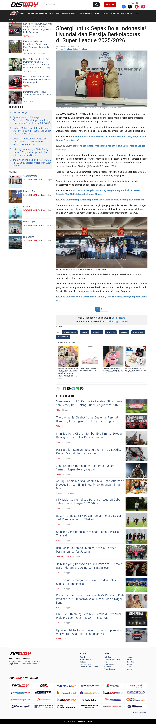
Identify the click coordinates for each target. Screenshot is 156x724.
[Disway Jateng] (113, 693)
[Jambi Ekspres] (43, 693)
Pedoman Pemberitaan (89, 667)
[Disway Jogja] (66, 700)
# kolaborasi (63, 337)
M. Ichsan (68, 49)
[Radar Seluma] (89, 707)
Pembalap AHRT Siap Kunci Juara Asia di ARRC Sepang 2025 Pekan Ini (106, 199)
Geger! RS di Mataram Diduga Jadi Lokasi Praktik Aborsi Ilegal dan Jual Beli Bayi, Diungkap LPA (29, 141)
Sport (138, 13)
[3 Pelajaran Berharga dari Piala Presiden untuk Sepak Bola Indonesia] (136, 585)
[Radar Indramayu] (113, 686)
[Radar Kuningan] (20, 700)
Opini (11, 19)
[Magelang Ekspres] (136, 693)
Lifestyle (115, 13)
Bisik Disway (108, 657)
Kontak (82, 657)
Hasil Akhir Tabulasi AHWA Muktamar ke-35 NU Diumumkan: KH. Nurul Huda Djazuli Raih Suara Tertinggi (37, 63)
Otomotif (72, 13)
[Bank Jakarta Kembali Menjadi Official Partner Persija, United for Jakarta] (136, 552)
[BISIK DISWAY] (14, 13)
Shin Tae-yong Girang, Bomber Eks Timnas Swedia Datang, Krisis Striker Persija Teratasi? (89, 435)
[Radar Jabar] (89, 700)
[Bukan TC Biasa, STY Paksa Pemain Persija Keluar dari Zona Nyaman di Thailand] (136, 520)
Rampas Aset (29, 191)
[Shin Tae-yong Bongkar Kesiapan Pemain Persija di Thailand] (136, 536)
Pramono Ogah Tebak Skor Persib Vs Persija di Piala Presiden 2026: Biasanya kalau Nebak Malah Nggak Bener (90, 599)
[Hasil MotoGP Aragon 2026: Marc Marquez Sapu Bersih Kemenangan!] (15, 82)
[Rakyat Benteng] (113, 707)
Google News (118, 318)
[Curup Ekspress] (136, 700)
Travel (96, 13)
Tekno (129, 13)
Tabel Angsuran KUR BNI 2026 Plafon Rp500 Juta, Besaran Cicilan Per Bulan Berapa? (30, 163)
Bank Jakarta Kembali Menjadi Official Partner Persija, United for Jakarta (86, 550)
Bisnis (105, 13)
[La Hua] (15, 212)
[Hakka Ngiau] (15, 227)
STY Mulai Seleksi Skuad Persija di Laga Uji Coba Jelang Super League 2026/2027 (88, 501)
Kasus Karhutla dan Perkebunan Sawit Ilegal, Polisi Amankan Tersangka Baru (36, 46)
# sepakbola (138, 332)
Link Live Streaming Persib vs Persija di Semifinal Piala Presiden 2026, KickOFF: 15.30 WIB (88, 616)
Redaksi (83, 662)
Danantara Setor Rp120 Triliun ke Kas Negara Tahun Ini (37, 94)
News (22, 13)
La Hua (26, 206)
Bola (51, 13)
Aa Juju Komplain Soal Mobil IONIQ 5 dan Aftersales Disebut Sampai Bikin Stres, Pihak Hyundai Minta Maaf (90, 484)
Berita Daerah (62, 13)
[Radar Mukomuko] (20, 707)
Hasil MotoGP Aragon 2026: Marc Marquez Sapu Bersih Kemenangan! (37, 79)
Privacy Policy (85, 659)
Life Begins (28, 237)
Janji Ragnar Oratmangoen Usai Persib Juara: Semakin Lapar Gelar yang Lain (85, 468)
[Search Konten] (96, 4)
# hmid (84, 332)
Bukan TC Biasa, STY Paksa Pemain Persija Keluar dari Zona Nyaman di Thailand (88, 518)
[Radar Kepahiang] (113, 700)
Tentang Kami (85, 664)
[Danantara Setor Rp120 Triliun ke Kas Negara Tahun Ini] (15, 97)
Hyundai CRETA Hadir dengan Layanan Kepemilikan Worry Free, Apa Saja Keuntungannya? (89, 632)
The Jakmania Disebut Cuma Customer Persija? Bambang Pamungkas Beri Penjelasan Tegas (87, 419)
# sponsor (97, 332)
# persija (124, 332)
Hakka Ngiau (29, 221)
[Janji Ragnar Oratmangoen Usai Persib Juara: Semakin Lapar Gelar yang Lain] (136, 470)
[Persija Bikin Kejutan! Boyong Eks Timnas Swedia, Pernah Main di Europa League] (136, 454)
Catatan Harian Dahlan (37, 13)
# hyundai (111, 332)
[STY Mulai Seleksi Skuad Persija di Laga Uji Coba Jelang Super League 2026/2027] (136, 504)
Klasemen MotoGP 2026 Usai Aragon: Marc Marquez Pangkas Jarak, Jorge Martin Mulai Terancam (37, 28)
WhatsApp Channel (118, 321)
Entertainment (86, 13)
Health (123, 13)
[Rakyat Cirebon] (136, 686)
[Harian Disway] (43, 686)
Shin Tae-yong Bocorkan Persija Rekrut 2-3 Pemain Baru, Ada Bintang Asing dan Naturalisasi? (89, 566)
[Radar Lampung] (89, 693)
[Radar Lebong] (66, 707)
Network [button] (110, 4)
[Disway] (20, 686)
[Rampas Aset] (15, 196)
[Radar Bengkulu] (43, 707)
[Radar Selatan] (136, 707)
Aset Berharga (18, 112)
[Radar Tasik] (66, 686)
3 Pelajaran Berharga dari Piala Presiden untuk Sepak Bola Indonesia (86, 582)
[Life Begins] (15, 242)
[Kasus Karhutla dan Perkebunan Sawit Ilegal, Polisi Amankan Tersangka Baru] (15, 46)
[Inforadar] (66, 693)
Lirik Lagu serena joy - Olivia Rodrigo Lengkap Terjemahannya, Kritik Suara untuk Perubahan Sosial (30, 152)
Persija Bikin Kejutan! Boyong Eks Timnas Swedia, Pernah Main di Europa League (88, 452)
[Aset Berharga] (15, 181)
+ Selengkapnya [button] (139, 712)
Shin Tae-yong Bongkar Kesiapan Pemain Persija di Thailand (89, 534)
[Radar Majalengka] (43, 700)
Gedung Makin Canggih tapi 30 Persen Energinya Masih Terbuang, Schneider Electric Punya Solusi (30, 131)
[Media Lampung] (89, 686)
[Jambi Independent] (20, 693)
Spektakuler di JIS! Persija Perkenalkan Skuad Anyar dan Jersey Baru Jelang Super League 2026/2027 (30, 120)
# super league (70, 332)
